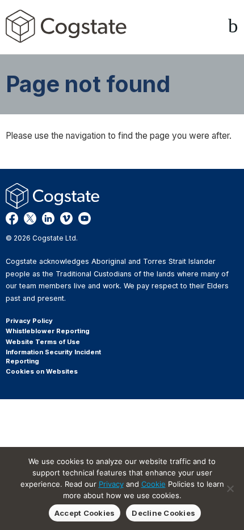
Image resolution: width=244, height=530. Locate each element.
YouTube (84, 218)
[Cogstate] (66, 26)
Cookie (153, 483)
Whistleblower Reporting (48, 331)
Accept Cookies (84, 512)
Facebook (12, 218)
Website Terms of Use (43, 342)
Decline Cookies (163, 512)
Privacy (111, 483)
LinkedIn (48, 218)
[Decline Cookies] (229, 488)
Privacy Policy (29, 321)
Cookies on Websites (42, 371)
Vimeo (66, 218)
